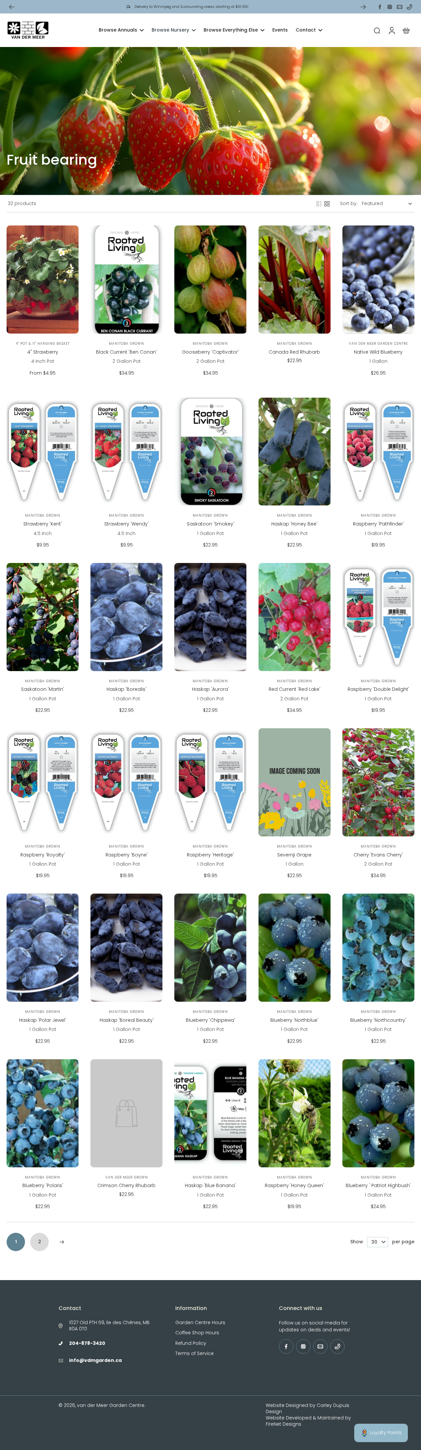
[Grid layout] (327, 204)
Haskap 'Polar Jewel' (42, 1020)
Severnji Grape (294, 855)
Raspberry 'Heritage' (210, 855)
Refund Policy (190, 1343)
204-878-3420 (87, 1343)
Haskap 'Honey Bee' (294, 524)
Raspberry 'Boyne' (127, 855)
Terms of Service (194, 1353)
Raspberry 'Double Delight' (378, 689)
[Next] (62, 1242)
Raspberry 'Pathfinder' (378, 524)
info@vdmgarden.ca (95, 1360)
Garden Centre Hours (200, 1323)
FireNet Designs (283, 1424)
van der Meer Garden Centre (110, 1405)
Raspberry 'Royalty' (42, 855)
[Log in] (391, 30)
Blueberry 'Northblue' (294, 1020)
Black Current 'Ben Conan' (126, 352)
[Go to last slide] (11, 6)
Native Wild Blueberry (378, 352)
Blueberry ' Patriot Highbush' (378, 1185)
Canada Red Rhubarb (294, 352)
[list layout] (319, 204)
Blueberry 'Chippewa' (210, 1020)
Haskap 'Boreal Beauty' (127, 1020)
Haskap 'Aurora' (210, 689)
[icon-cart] (406, 30)
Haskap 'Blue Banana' (210, 1185)
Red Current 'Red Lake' (294, 689)
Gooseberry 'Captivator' (210, 352)
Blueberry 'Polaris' (42, 1185)
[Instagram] (390, 7)
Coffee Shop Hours (197, 1333)
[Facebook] (380, 7)
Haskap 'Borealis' (126, 689)
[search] (377, 30)
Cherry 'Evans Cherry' (378, 855)
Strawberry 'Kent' (42, 524)
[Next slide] (363, 6)
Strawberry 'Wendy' (126, 524)
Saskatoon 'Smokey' (210, 524)
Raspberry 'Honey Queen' (294, 1185)
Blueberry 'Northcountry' (378, 1020)
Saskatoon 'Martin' (42, 689)
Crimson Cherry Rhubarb (126, 1185)
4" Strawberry (42, 352)
